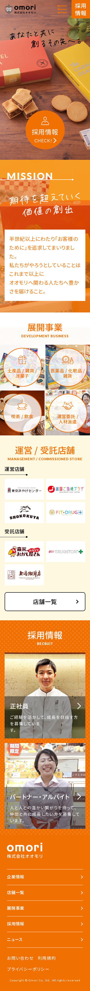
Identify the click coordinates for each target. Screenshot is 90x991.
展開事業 (15, 908)
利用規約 (47, 958)
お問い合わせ (20, 958)
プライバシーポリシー (28, 969)
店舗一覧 (45, 601)
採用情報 (81, 9)
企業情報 (15, 877)
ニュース (15, 939)
